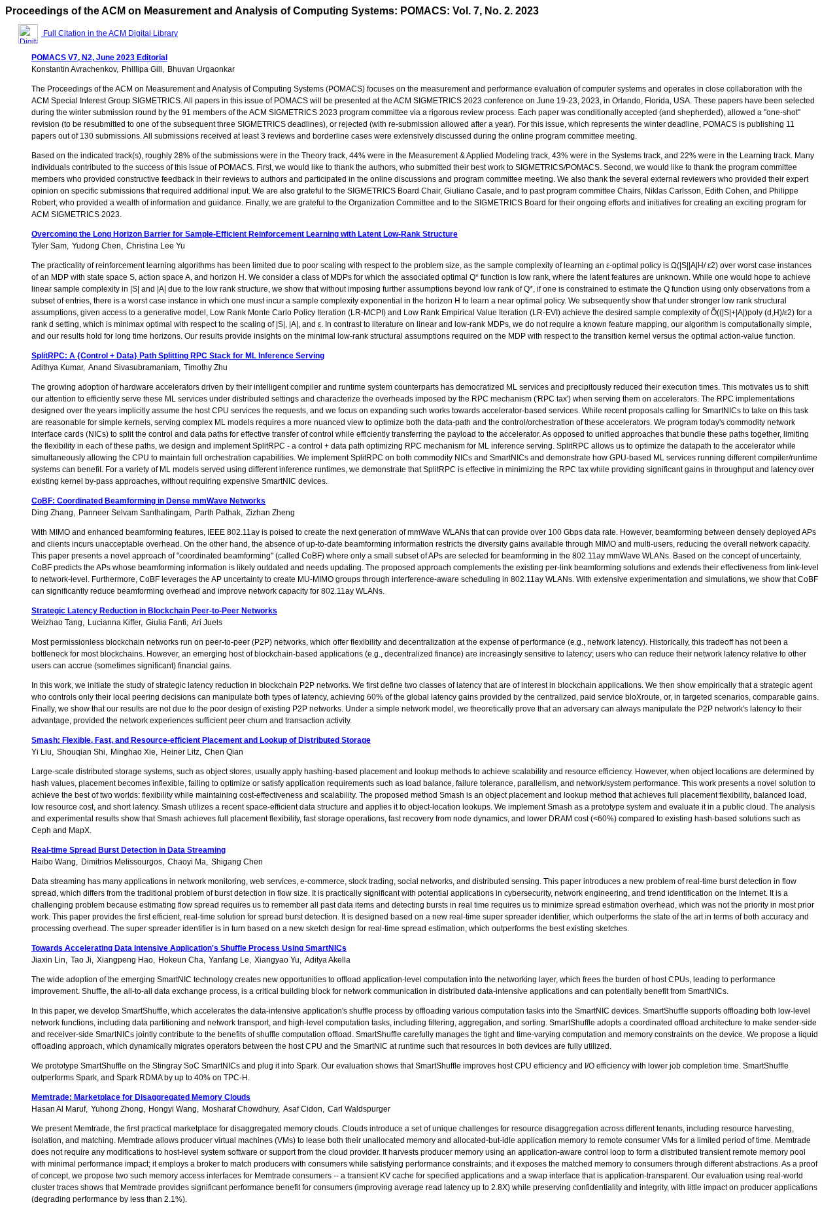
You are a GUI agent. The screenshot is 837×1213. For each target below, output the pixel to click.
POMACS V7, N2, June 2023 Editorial (99, 57)
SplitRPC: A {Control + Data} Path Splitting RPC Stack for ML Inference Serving (177, 355)
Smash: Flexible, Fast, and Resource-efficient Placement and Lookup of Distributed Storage (201, 740)
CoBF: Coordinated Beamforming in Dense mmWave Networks (148, 500)
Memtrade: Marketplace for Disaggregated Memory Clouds (140, 1097)
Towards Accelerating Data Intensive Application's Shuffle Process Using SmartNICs (189, 948)
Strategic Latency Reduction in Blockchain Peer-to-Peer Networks (154, 610)
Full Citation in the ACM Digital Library (109, 33)
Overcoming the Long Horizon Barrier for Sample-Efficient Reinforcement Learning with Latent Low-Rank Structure (244, 234)
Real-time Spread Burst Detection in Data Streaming (128, 850)
